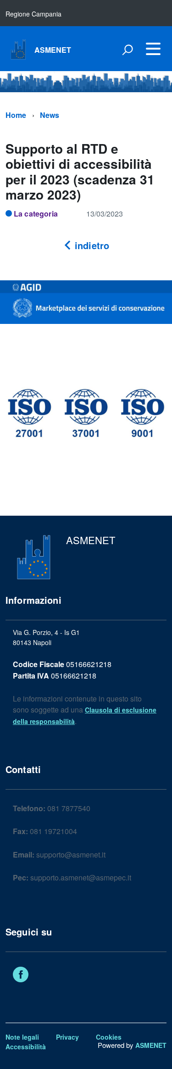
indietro (90, 245)
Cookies (109, 1036)
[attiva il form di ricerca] (127, 49)
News (50, 115)
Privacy (67, 1036)
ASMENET (53, 50)
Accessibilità (26, 1046)
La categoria (36, 213)
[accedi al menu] (153, 48)
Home (16, 115)
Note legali (22, 1036)
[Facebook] (20, 975)
